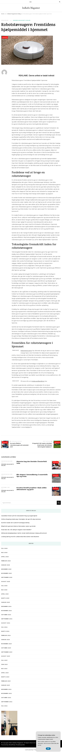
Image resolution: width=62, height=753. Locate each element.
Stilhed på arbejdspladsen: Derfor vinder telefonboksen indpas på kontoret (24, 533)
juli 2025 (4, 585)
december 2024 (6, 606)
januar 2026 (5, 565)
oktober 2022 (6, 697)
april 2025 (4, 594)
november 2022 (6, 693)
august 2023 (5, 656)
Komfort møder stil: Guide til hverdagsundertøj (15, 522)
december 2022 (6, 689)
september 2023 (6, 652)
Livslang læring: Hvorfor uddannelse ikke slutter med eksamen (20, 536)
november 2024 (6, 610)
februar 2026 (6, 560)
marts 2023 (5, 677)
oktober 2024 (6, 614)
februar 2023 (5, 681)
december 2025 (6, 569)
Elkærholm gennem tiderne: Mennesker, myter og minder (18, 526)
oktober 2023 (6, 648)
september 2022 (6, 701)
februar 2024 (6, 635)
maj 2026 (4, 552)
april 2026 (5, 556)
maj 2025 (4, 589)
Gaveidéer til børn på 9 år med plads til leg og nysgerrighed (19, 515)
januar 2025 (5, 602)
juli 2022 (4, 705)
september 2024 (6, 618)
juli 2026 (4, 548)
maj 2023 (4, 668)
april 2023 (4, 672)
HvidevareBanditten (37, 381)
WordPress (12, 745)
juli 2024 (4, 627)
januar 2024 (5, 639)
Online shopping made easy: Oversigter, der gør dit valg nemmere (21, 519)
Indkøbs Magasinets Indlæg (21, 20)
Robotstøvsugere (26, 350)
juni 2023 (4, 664)
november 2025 (6, 573)
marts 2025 (5, 598)
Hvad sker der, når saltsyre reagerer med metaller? (16, 529)
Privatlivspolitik (20, 745)
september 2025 (6, 577)
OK (48, 748)
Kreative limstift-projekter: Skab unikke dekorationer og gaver (32, 488)
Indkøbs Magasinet (31, 7)
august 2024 (5, 623)
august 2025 (5, 581)
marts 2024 (5, 631)
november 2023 (6, 643)
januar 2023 (5, 685)
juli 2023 (4, 660)
